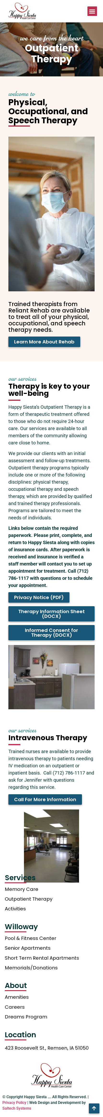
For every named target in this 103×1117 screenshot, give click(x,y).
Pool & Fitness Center (30, 938)
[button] (92, 11)
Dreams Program (26, 1016)
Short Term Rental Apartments (42, 958)
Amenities (17, 997)
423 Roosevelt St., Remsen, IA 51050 (47, 1048)
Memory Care (21, 889)
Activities (15, 908)
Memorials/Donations (31, 967)
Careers (15, 1007)
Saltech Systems (16, 1108)
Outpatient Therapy (28, 899)
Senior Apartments (28, 948)
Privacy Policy (14, 1102)
